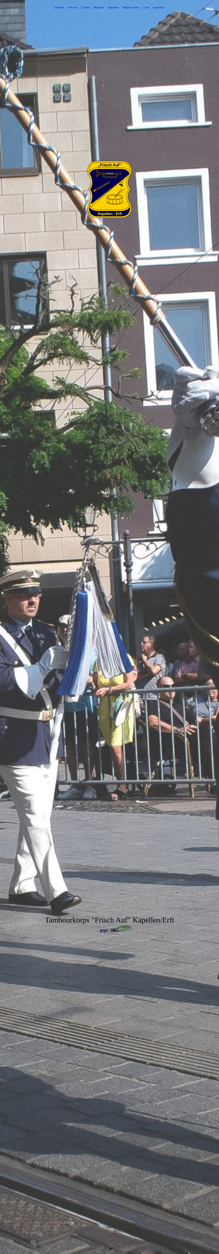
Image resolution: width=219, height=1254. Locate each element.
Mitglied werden (131, 7)
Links (146, 7)
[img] (109, 627)
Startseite (59, 7)
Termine (85, 7)
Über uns (72, 7)
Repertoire (113, 7)
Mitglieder (99, 7)
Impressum (158, 7)
